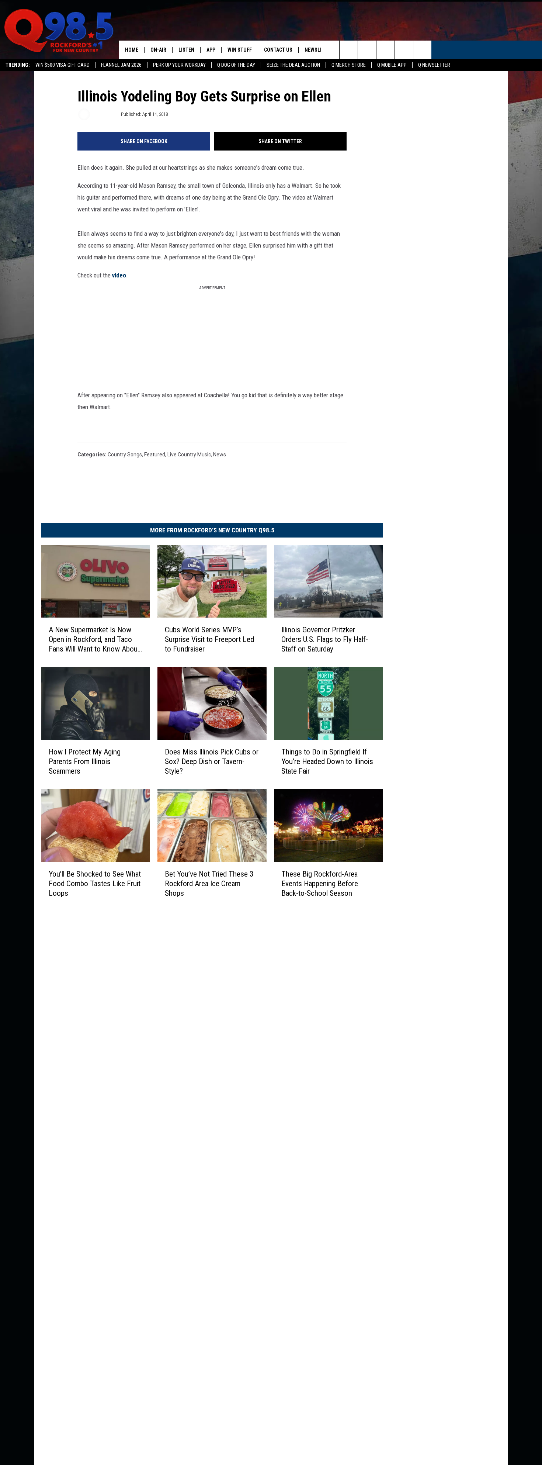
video (118, 275)
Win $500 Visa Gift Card (62, 65)
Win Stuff (239, 50)
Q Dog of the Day (236, 65)
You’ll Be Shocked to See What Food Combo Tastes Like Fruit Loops (95, 883)
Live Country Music (189, 454)
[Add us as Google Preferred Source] (349, 50)
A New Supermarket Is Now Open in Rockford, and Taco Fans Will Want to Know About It (94, 639)
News (219, 454)
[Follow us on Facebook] (367, 50)
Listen (186, 50)
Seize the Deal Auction (293, 65)
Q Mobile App (392, 65)
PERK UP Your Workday (179, 65)
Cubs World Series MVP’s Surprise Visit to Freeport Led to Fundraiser (209, 639)
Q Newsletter (434, 65)
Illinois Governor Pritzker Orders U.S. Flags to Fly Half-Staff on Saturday (324, 639)
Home (131, 50)
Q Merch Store (348, 65)
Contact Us (278, 50)
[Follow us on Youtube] (422, 50)
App (210, 50)
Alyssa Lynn (105, 114)
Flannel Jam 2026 (121, 65)
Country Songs (125, 454)
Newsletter (319, 50)
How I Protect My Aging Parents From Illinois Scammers (85, 761)
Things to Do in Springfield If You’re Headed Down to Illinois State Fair (327, 761)
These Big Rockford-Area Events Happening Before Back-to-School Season (319, 883)
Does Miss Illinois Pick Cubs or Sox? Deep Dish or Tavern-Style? (211, 761)
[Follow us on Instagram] (385, 50)
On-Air (158, 50)
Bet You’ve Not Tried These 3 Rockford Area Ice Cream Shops (209, 883)
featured (154, 454)
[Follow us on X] (404, 50)
